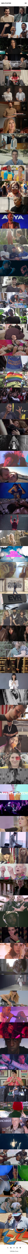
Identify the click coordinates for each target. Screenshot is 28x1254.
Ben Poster (6, 3)
